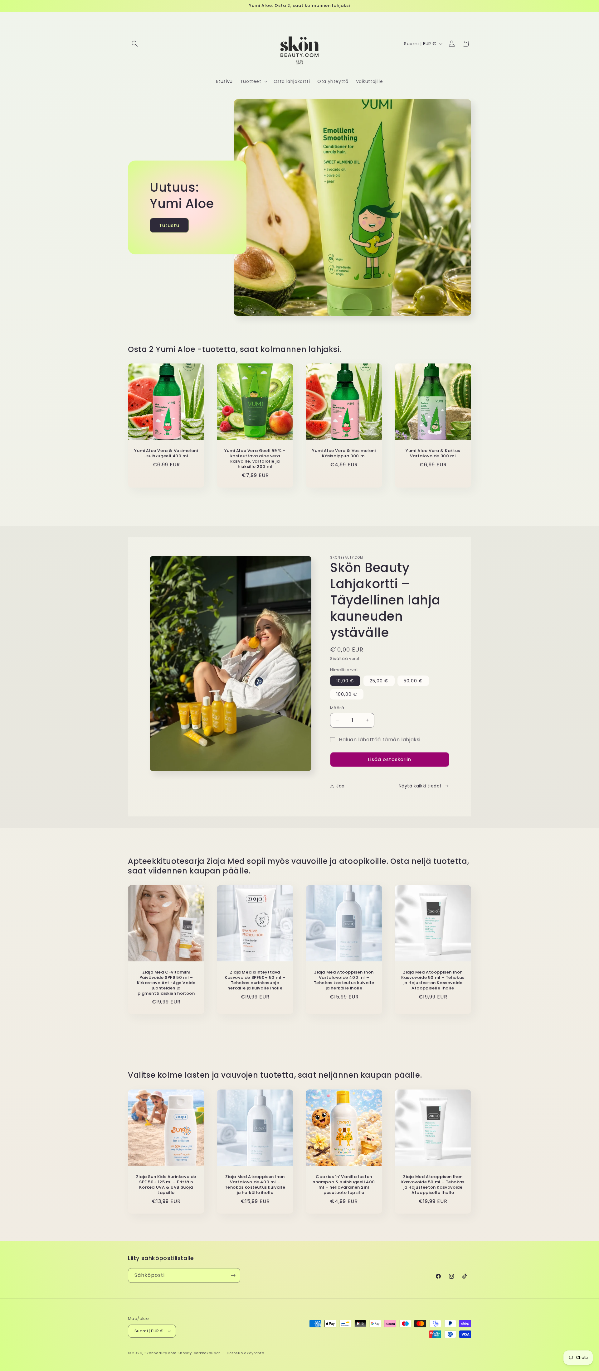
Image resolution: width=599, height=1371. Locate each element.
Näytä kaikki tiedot (420, 786)
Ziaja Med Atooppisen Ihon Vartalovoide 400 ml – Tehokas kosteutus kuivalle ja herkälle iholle (344, 980)
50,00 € (413, 681)
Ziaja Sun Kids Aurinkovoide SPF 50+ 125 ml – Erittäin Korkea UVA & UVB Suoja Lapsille (166, 1184)
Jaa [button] (340, 786)
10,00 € (345, 681)
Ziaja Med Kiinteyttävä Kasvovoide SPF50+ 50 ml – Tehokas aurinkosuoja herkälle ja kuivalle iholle (255, 980)
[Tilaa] (233, 1275)
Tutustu (169, 225)
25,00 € (379, 681)
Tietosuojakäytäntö (245, 1352)
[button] (135, 44)
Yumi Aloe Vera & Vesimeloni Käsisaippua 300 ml (344, 453)
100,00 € (346, 694)
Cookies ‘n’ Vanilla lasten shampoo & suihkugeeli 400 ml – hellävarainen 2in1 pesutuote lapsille (344, 1184)
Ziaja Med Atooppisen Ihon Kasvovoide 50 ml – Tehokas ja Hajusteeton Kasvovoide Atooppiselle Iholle (433, 980)
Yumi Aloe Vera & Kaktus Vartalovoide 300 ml (433, 453)
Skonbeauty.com (160, 1352)
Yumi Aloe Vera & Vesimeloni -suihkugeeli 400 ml (166, 453)
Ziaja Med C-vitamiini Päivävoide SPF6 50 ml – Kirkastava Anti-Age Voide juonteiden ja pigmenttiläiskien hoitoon (166, 983)
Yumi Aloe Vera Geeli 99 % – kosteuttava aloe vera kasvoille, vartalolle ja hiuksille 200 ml (255, 458)
